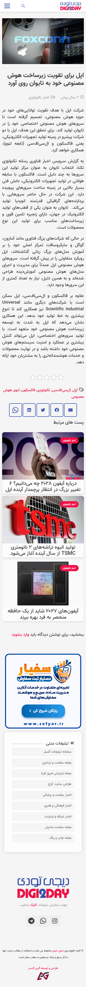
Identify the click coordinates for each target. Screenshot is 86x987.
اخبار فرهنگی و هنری (57, 805)
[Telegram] (31, 921)
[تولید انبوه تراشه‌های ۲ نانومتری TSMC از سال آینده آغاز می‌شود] (43, 499)
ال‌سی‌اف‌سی (61, 390)
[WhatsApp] (43, 921)
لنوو (17, 390)
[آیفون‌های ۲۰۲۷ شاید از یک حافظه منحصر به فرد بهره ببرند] (43, 563)
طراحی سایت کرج (59, 784)
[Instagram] (54, 920)
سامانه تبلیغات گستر (57, 752)
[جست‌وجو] (23, 6)
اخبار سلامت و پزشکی (57, 795)
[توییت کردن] (43, 410)
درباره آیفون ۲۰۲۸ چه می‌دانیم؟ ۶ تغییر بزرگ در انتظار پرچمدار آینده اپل (43, 486)
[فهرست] (7, 6)
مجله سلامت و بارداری (56, 762)
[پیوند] (70, 6)
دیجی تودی (58, 951)
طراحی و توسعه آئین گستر (43, 968)
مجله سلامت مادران (58, 827)
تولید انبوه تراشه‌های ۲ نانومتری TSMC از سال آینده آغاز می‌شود (43, 550)
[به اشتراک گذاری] (56, 410)
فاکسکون (28, 390)
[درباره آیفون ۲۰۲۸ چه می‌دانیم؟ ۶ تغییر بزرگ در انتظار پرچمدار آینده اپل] (43, 435)
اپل (75, 390)
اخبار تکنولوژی (38, 97)
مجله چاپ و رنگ (60, 838)
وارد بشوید (20, 634)
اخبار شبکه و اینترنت (57, 816)
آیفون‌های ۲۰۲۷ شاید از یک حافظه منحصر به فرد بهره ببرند (43, 614)
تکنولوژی (43, 390)
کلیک (33, 905)
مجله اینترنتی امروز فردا (56, 773)
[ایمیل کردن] (70, 410)
